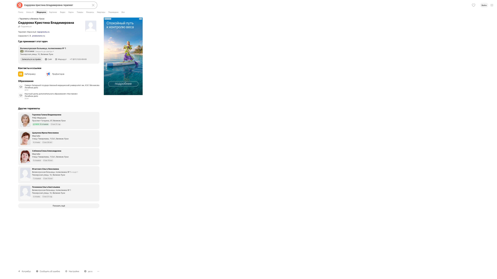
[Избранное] (473, 5)
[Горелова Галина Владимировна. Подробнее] (58, 120)
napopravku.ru (43, 32)
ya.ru (90, 271)
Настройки (74, 271)
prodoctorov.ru (38, 36)
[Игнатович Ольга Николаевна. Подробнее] (58, 174)
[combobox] (56, 5)
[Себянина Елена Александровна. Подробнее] (58, 156)
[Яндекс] (20, 5)
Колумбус (26, 271)
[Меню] (491, 5)
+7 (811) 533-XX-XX (78, 59)
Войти (484, 5)
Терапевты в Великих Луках (32, 19)
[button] (48, 59)
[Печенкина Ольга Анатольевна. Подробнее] (58, 192)
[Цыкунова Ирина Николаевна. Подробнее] (58, 138)
